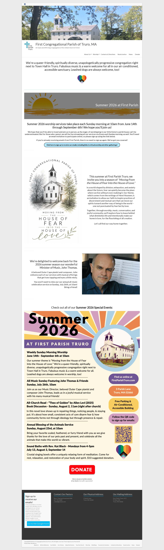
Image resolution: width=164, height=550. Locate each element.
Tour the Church (80, 545)
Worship (95, 54)
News (131, 54)
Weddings (94, 545)
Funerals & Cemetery (103, 545)
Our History (61, 545)
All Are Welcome (44, 545)
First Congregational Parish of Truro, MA (66, 44)
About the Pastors (69, 545)
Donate (137, 54)
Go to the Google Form (38, 523)
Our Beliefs (53, 545)
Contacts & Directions (108, 54)
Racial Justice (122, 54)
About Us (87, 54)
